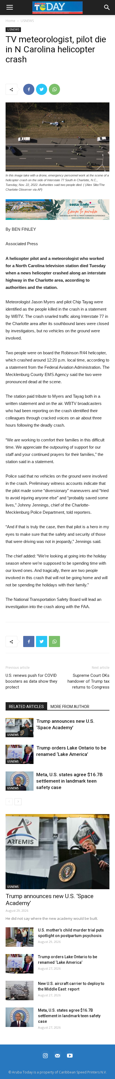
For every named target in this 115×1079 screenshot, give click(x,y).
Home (10, 20)
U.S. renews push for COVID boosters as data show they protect (31, 681)
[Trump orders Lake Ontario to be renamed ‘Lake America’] (19, 754)
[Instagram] (45, 1055)
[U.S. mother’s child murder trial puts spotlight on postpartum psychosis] (19, 937)
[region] (57, 209)
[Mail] (57, 1055)
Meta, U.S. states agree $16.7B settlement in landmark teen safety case (69, 781)
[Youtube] (70, 1055)
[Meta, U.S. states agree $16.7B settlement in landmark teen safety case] (19, 781)
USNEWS (27, 20)
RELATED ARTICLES (26, 706)
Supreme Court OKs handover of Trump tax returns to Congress (88, 681)
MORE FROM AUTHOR (70, 706)
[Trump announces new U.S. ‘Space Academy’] (19, 727)
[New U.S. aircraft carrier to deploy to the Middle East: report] (19, 990)
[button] (57, 209)
